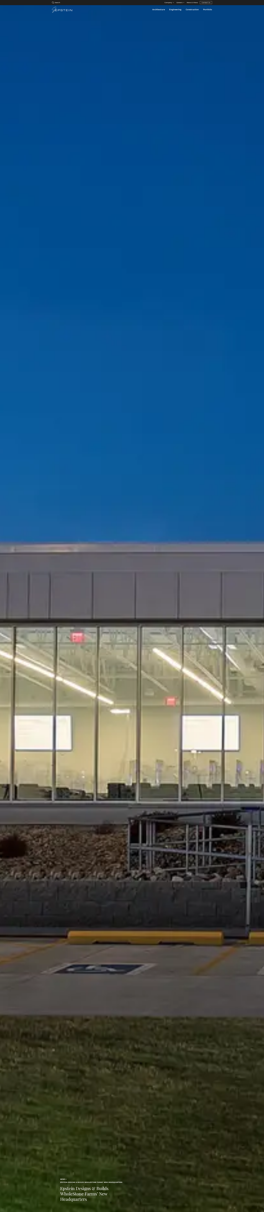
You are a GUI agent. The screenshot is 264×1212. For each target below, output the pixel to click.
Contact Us (206, 3)
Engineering (175, 9)
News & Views (192, 2)
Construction (192, 9)
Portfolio (207, 9)
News (62, 1179)
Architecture (158, 9)
